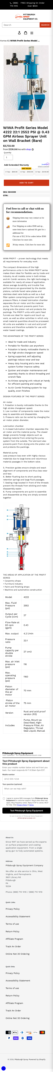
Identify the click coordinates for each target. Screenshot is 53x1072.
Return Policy (12, 931)
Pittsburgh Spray (21, 1059)
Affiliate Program (14, 939)
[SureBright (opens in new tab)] (45, 164)
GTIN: (5, 195)
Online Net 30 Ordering (17, 954)
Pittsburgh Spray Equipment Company (24, 865)
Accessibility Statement (18, 916)
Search (45, 25)
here (19, 240)
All (8, 40)
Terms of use (12, 924)
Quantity (7, 153)
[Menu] (32, 33)
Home (3, 40)
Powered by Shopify (37, 1059)
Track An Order (13, 946)
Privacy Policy (13, 909)
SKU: (9, 192)
